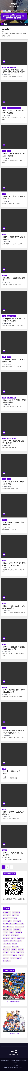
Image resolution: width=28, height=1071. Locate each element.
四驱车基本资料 (9, 18)
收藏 (5, 941)
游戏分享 (14, 438)
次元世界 (18, 108)
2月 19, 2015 (7, 816)
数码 (15, 18)
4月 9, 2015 (7, 445)
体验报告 (6, 915)
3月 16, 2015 (7, 568)
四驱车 (4, 67)
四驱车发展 (7, 924)
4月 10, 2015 (7, 405)
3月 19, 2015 (7, 527)
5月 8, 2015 (7, 282)
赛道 (21, 955)
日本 (14, 944)
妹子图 (8, 67)
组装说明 (6, 955)
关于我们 (16, 1065)
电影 (12, 952)
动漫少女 (15, 915)
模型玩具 (13, 67)
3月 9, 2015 (7, 694)
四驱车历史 (17, 921)
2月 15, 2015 (7, 857)
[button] (25, 24)
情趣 (13, 938)
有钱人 (15, 946)
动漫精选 (6, 918)
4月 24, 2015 (7, 364)
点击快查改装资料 (14, 1033)
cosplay (6, 912)
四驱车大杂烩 (6, 16)
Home (10, 1065)
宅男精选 (14, 935)
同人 (14, 918)
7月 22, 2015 (7, 158)
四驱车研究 (18, 16)
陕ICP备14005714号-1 (6, 1060)
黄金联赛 (6, 961)
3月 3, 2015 (7, 735)
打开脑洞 (20, 938)
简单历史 (20, 952)
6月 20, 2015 (7, 201)
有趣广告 (6, 946)
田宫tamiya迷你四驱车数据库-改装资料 (13, 1068)
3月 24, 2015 (7, 486)
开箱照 (6, 938)
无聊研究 (19, 18)
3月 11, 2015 (7, 611)
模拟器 (14, 949)
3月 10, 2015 (7, 651)
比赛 (20, 949)
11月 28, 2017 (7, 74)
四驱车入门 (7, 921)
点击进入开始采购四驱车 (14, 1002)
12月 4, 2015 (7, 115)
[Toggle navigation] (6, 24)
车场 (12, 958)
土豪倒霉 (17, 929)
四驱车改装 (12, 16)
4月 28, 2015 (7, 323)
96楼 (14, 4)
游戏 (5, 952)
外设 (5, 932)
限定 (19, 958)
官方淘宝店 (14, 1062)
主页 (3, 31)
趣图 (23, 16)
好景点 (19, 932)
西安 (14, 955)
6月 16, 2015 (7, 242)
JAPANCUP (16, 912)
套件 (12, 932)
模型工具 (6, 949)
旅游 (19, 941)
